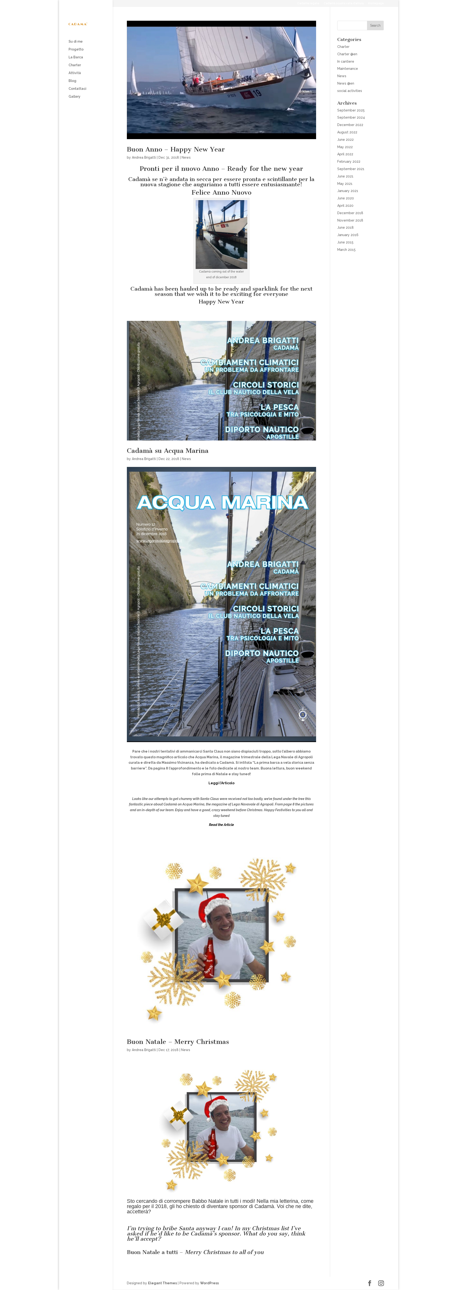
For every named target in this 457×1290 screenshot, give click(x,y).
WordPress (209, 1283)
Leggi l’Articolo (221, 783)
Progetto (76, 49)
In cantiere (345, 61)
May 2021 (345, 184)
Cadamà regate (308, 3)
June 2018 (345, 227)
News (186, 157)
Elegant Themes (162, 1283)
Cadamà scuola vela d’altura (344, 3)
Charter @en (347, 54)
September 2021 (350, 169)
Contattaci (77, 89)
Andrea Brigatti (144, 157)
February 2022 (348, 161)
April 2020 (345, 205)
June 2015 (345, 242)
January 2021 (347, 191)
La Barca (76, 57)
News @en (345, 83)
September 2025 (351, 110)
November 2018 (350, 220)
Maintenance (347, 69)
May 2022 (345, 147)
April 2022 (345, 154)
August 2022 (347, 132)
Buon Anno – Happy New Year (176, 149)
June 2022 (345, 140)
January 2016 (347, 235)
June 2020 (345, 198)
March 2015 (346, 250)
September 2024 (351, 117)
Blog (72, 81)
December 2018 (350, 213)
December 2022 (350, 125)
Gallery (74, 96)
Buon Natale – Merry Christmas (178, 1042)
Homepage (376, 3)
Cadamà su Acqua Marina (168, 451)
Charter (75, 65)
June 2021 (345, 176)
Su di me (76, 41)
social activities (349, 91)
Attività (75, 73)
